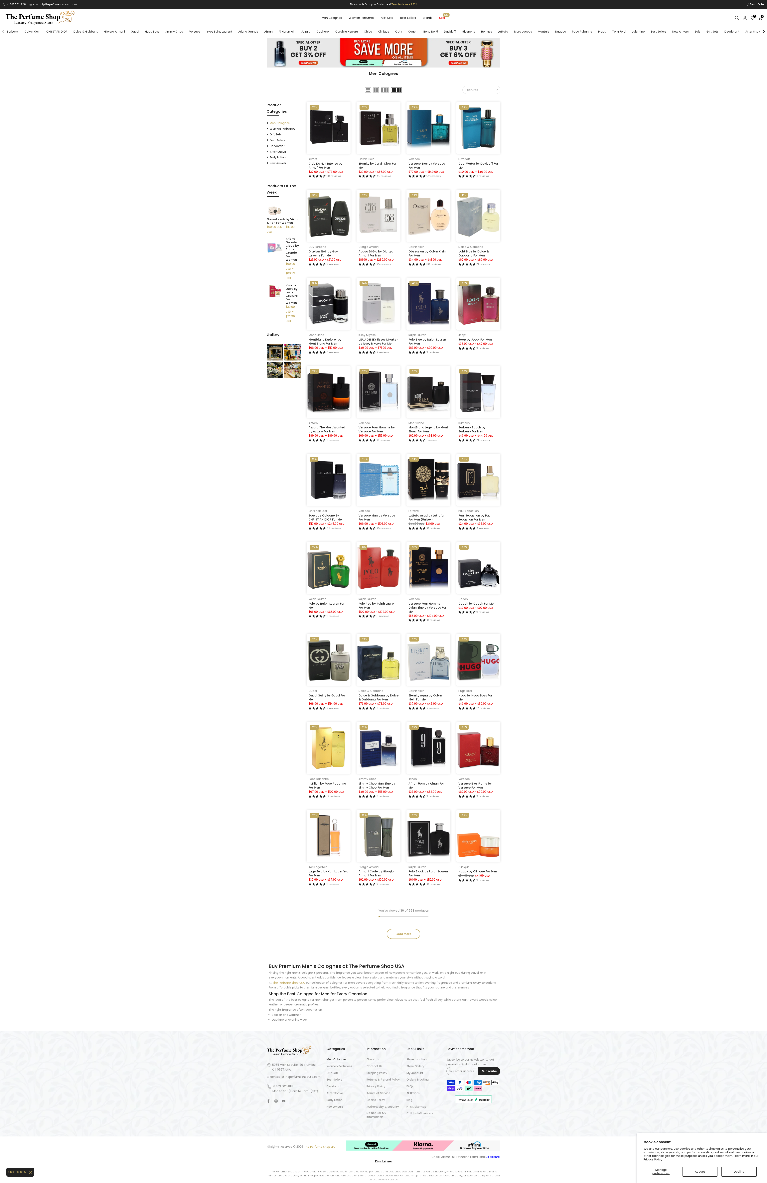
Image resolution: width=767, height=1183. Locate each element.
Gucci (135, 32)
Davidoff (450, 32)
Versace (195, 32)
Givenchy (468, 32)
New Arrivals (680, 32)
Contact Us (374, 1066)
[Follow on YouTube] (283, 1101)
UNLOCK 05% (17, 1172)
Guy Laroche (317, 247)
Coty (398, 32)
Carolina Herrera (346, 32)
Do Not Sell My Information (376, 1115)
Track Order (757, 4)
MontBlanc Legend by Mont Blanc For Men (428, 429)
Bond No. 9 (430, 32)
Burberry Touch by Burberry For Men (471, 429)
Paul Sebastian (468, 511)
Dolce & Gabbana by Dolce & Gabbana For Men (378, 697)
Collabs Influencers (419, 1113)
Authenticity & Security (383, 1107)
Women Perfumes (361, 18)
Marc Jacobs (523, 32)
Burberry (13, 32)
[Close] (30, 1172)
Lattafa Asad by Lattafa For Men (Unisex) (426, 517)
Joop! (462, 335)
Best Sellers (408, 18)
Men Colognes (332, 18)
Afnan (268, 32)
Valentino (638, 32)
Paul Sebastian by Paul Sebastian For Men (474, 517)
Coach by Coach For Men (476, 604)
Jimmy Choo (174, 32)
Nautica (560, 32)
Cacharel (323, 32)
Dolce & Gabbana (86, 32)
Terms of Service (378, 1093)
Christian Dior (318, 511)
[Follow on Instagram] (276, 1101)
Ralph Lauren (417, 335)
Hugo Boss (152, 32)
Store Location (416, 1059)
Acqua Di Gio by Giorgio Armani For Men (376, 253)
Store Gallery (415, 1066)
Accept (700, 1172)
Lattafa (503, 32)
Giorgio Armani (114, 32)
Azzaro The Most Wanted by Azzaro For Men (327, 429)
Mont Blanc (316, 335)
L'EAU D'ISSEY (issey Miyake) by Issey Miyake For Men (378, 342)
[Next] (763, 32)
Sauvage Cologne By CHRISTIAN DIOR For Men (326, 517)
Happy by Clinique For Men (477, 871)
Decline (739, 1172)
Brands (427, 18)
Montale (543, 32)
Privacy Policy (653, 1159)
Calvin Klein (32, 32)
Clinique (383, 32)
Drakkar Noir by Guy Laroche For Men (323, 253)
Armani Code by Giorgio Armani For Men (376, 873)
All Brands (413, 1093)
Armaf (313, 159)
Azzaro (306, 32)
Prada (602, 32)
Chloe (368, 32)
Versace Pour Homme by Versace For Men (377, 429)
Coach (412, 32)
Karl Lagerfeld (318, 867)
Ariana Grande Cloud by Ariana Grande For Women (292, 249)
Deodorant (731, 32)
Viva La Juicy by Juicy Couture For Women (292, 294)
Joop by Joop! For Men (475, 340)
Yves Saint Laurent (219, 32)
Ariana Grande (248, 32)
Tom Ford (619, 32)
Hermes (486, 32)
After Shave (753, 32)
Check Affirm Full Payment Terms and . (465, 1157)
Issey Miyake (367, 335)
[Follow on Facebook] (268, 1101)
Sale (443, 17)
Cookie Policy (376, 1100)
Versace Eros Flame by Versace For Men (475, 786)
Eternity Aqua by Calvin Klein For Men (425, 697)
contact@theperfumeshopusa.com (55, 4)
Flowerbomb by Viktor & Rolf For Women (283, 221)
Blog (409, 1100)
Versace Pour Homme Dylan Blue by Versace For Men (427, 608)
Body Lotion (278, 157)
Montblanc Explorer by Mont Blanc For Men (325, 342)
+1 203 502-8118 (16, 4)
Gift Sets (387, 18)
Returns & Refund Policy (383, 1080)
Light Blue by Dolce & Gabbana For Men (473, 253)
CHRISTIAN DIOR (57, 32)
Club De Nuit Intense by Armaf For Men (325, 166)
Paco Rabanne (582, 32)
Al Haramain (287, 32)
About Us (373, 1059)
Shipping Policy (377, 1073)
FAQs (409, 1086)
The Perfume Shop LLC (320, 1147)
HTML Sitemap (416, 1107)
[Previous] (3, 32)
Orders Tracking (417, 1080)
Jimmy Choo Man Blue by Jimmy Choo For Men (377, 786)
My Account (414, 1073)
